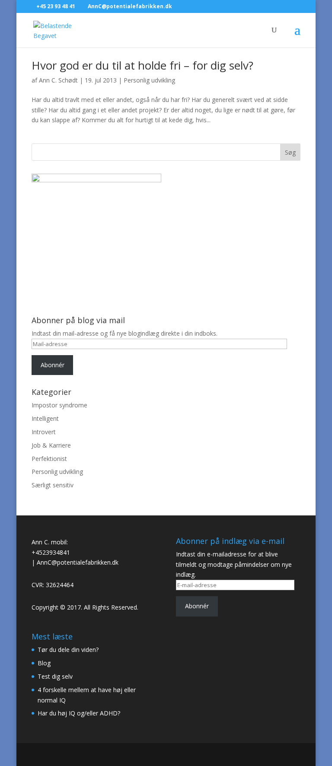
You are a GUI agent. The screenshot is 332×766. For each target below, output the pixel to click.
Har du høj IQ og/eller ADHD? (79, 713)
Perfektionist (49, 459)
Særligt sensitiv (52, 485)
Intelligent (45, 418)
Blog (44, 663)
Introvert (44, 432)
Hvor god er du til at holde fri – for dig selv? (142, 65)
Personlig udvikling (149, 80)
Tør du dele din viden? (68, 649)
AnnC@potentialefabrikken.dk (77, 562)
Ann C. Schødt (58, 80)
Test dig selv (55, 676)
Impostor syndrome (59, 405)
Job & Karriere (51, 445)
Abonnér (52, 365)
